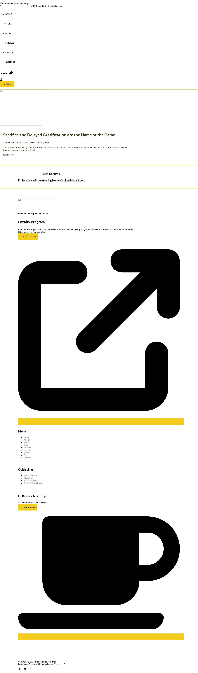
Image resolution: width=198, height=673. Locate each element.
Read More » (9, 154)
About (8, 14)
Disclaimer (29, 478)
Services (9, 43)
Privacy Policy (30, 475)
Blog (8, 33)
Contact (10, 62)
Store (8, 24)
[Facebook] (19, 669)
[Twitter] (25, 669)
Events (9, 52)
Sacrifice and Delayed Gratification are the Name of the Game (59, 134)
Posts (19, 142)
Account (27, 452)
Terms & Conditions (33, 483)
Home (26, 437)
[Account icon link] (1, 79)
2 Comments (9, 142)
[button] (7, 84)
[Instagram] (31, 669)
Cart (26, 455)
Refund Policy (30, 480)
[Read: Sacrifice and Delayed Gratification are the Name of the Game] (21, 124)
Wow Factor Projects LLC (53, 664)
